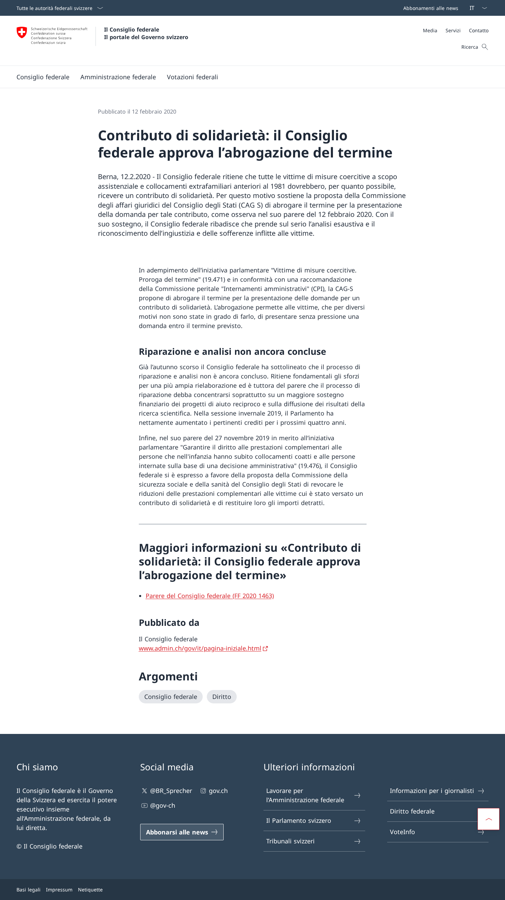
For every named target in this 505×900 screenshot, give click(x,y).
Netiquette (90, 889)
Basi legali (28, 889)
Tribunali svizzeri (290, 841)
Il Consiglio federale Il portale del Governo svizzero (146, 33)
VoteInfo (402, 832)
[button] (43, 77)
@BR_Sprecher (171, 790)
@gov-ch (162, 805)
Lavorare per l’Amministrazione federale (305, 795)
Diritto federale (412, 811)
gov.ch (218, 790)
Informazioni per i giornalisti (432, 790)
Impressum (59, 889)
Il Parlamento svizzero (298, 820)
